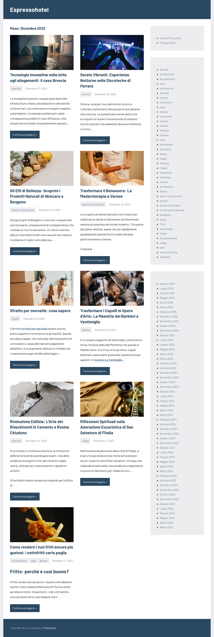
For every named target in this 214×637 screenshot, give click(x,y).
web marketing (168, 252)
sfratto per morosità (34, 328)
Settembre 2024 (169, 386)
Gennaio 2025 (168, 368)
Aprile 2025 (166, 353)
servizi (164, 200)
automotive (166, 88)
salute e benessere (23, 209)
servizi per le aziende (172, 210)
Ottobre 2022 (168, 494)
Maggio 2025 (167, 349)
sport (163, 219)
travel (163, 233)
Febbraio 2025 (168, 363)
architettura (167, 74)
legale (15, 318)
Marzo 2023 (166, 471)
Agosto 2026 (167, 283)
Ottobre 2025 (167, 325)
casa (33, 560)
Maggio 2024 (167, 405)
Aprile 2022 (166, 522)
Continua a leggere (24, 134)
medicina (165, 177)
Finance (164, 130)
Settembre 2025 (169, 330)
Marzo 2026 (166, 307)
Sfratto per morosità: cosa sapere (40, 310)
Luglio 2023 (167, 452)
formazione (166, 144)
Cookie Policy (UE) (170, 38)
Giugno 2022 (167, 513)
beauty (86, 329)
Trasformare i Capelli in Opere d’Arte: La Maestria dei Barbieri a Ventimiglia (109, 316)
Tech (163, 224)
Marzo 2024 (166, 414)
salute (163, 191)
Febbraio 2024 (168, 419)
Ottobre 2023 (167, 438)
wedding (165, 256)
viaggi (85, 440)
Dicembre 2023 (169, 428)
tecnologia (166, 228)
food (162, 139)
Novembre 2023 (169, 433)
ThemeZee (49, 627)
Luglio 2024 (167, 396)
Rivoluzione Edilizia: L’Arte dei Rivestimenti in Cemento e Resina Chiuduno (39, 427)
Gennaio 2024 (168, 424)
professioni (166, 186)
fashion (164, 125)
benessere (166, 102)
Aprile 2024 (166, 410)
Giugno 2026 (167, 293)
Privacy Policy (168, 42)
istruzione (166, 149)
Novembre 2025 (169, 321)
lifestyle (164, 163)
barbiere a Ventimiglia (108, 359)
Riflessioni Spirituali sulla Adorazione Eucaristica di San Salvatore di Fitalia (106, 427)
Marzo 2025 (166, 358)
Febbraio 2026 (168, 311)
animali (164, 69)
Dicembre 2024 (169, 372)
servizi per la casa (170, 205)
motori (164, 182)
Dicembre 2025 (169, 316)
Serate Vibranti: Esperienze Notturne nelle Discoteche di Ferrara (105, 80)
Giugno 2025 (167, 344)
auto (162, 83)
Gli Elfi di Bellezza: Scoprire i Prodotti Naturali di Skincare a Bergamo (36, 196)
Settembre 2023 (169, 442)
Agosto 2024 (167, 391)
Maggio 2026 (167, 297)
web (162, 247)
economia (165, 116)
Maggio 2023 (167, 461)
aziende (16, 88)
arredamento (19, 560)
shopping (165, 214)
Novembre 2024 (169, 377)
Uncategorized (168, 238)
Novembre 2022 (169, 489)
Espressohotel (29, 9)
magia (163, 167)
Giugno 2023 (167, 457)
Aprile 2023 (166, 466)
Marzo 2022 (166, 527)
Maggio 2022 (167, 517)
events (86, 94)
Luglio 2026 (167, 288)
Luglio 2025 (167, 339)
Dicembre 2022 (169, 485)
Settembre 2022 (169, 499)
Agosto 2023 (167, 447)
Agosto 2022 (167, 503)
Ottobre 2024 (168, 382)
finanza (164, 135)
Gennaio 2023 (168, 480)
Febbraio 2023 (168, 475)
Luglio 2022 (167, 508)
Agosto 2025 (167, 335)
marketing (166, 172)
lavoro (163, 153)
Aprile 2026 (166, 302)
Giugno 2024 (167, 400)
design (43, 560)
